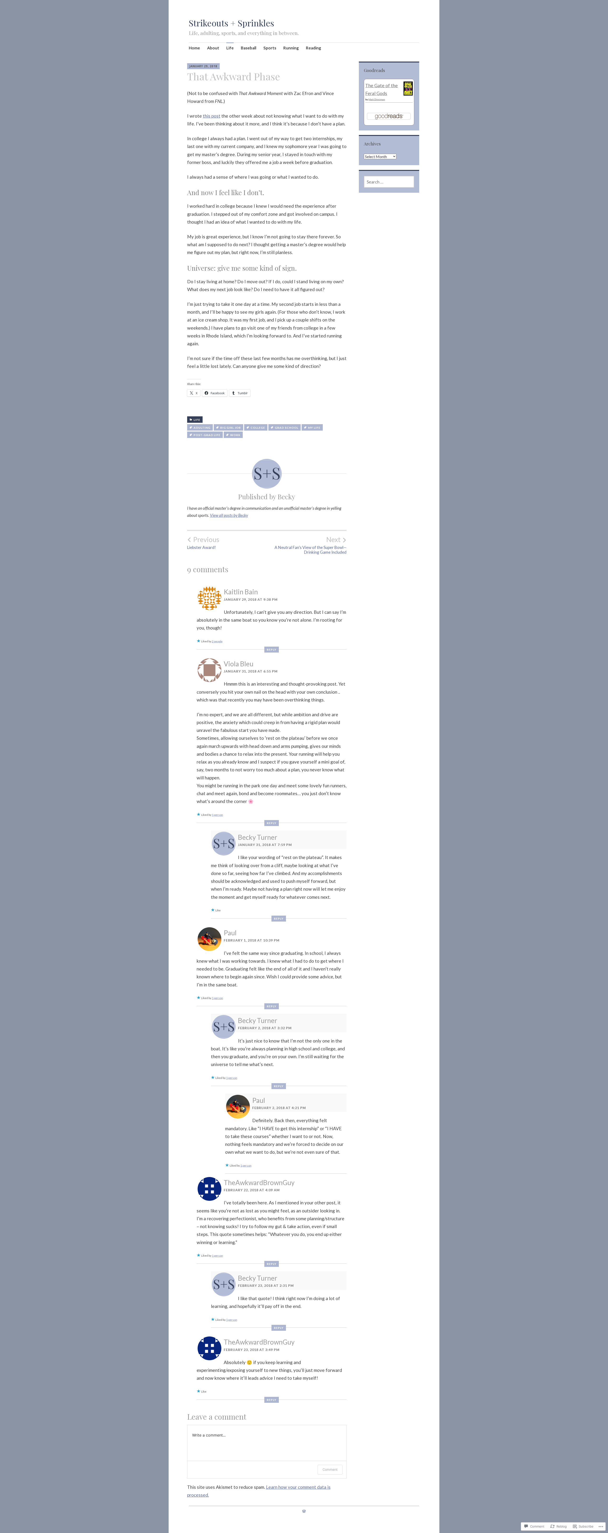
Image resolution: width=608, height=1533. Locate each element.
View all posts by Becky (229, 515)
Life (230, 47)
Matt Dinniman (376, 99)
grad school (286, 427)
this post (211, 116)
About (213, 47)
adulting (202, 427)
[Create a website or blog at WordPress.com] (304, 1511)
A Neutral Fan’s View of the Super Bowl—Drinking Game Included (311, 545)
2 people (217, 641)
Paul (230, 933)
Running (291, 47)
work (235, 435)
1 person (217, 815)
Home (194, 47)
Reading (313, 47)
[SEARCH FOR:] (389, 182)
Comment (330, 1469)
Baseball (248, 47)
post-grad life (207, 435)
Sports (269, 47)
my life (314, 427)
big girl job (230, 427)
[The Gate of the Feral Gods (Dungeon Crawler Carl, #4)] (408, 93)
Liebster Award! (203, 543)
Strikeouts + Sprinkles (231, 23)
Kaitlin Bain (241, 592)
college (258, 427)
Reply (271, 649)
